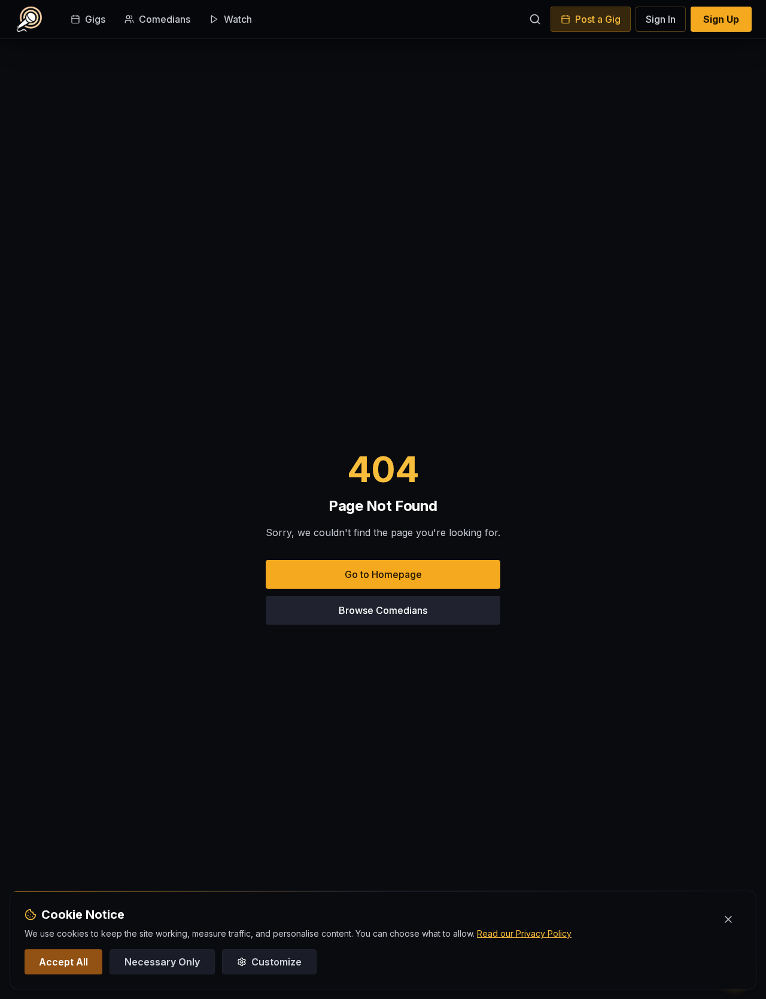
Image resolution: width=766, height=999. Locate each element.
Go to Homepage (383, 574)
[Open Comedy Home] (29, 19)
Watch (238, 19)
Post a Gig (598, 19)
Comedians (164, 19)
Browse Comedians (383, 610)
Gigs (95, 19)
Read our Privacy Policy (524, 933)
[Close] (728, 919)
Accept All (63, 962)
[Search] (535, 19)
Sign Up (721, 19)
